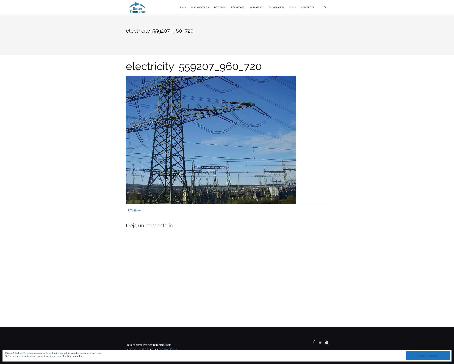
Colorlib (141, 349)
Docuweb (219, 7)
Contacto (307, 7)
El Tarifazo (134, 210)
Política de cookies (73, 356)
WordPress (170, 349)
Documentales (200, 7)
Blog (292, 7)
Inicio (183, 7)
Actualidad (256, 7)
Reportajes (237, 7)
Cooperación (276, 7)
